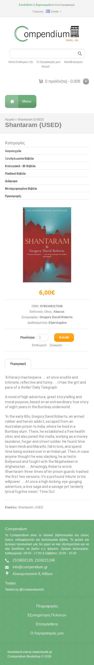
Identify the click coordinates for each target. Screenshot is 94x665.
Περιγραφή (18, 364)
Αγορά (45, 66)
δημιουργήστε (45, 4)
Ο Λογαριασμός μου (48, 61)
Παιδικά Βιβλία (15, 173)
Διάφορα (11, 181)
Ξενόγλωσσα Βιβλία (19, 158)
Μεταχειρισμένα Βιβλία (21, 188)
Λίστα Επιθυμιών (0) (20, 61)
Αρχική (9, 119)
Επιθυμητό (39, 345)
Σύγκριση (56, 345)
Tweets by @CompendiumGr (24, 589)
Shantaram (25, 507)
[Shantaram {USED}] (47, 244)
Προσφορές (13, 196)
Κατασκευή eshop (20, 652)
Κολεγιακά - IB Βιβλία (20, 166)
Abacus (58, 311)
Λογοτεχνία (13, 151)
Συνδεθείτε (26, 4)
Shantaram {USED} (31, 119)
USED (39, 507)
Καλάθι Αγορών (73, 61)
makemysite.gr (42, 652)
